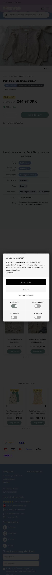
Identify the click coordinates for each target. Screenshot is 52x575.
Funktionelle (14, 313)
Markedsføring (37, 302)
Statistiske (38, 313)
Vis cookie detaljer (26, 295)
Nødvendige (14, 302)
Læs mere (9, 273)
